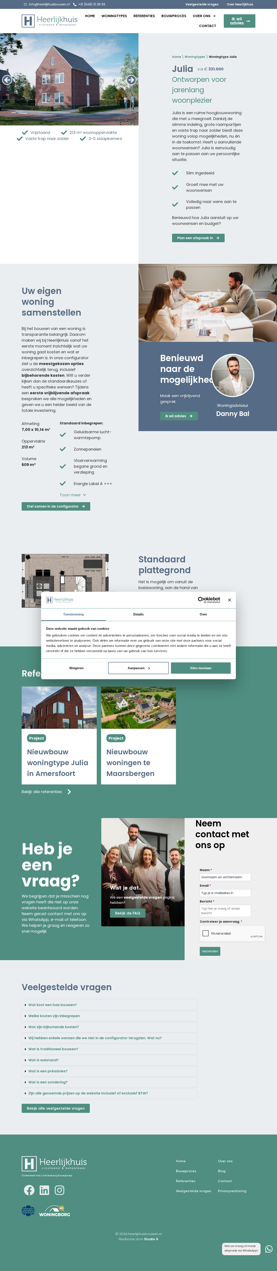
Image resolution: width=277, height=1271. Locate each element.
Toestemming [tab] (73, 614)
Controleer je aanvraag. (221, 921)
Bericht (207, 901)
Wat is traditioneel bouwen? (53, 1049)
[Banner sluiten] (229, 600)
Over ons (202, 16)
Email (205, 885)
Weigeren (76, 668)
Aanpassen (136, 668)
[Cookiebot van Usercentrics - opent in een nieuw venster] (201, 600)
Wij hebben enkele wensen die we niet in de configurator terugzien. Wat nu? (95, 1038)
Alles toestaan (200, 668)
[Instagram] (59, 1190)
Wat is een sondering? (48, 1082)
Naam (206, 870)
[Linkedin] (44, 1190)
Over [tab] (203, 614)
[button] (7, 80)
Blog (221, 1171)
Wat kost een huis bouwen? (52, 1004)
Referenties (144, 16)
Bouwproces (173, 16)
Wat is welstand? (43, 1060)
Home (90, 16)
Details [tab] (138, 614)
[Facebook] (29, 1190)
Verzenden (210, 951)
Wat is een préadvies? (48, 1071)
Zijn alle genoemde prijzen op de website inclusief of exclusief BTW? (88, 1093)
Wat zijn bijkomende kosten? (53, 1026)
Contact (207, 26)
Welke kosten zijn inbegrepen (54, 1015)
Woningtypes (114, 16)
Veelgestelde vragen (193, 1191)
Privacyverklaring (232, 1191)
